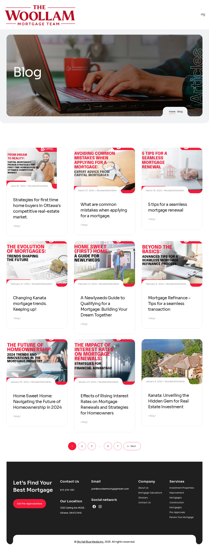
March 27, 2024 (86, 190)
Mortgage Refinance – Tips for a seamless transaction (169, 303)
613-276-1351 (67, 489)
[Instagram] (100, 507)
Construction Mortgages (176, 505)
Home (172, 111)
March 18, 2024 (154, 190)
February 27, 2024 (20, 283)
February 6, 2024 (155, 283)
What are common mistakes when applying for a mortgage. (103, 210)
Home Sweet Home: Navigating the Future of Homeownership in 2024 (37, 401)
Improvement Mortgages (176, 495)
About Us (143, 487)
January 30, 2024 (20, 381)
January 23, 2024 (87, 381)
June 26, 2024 (18, 185)
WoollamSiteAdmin (38, 185)
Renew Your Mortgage (181, 517)
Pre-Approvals (177, 512)
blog (17, 225)
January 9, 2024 (154, 381)
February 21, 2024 (87, 283)
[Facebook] (94, 507)
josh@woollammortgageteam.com (110, 488)
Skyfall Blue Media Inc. (90, 542)
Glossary (143, 497)
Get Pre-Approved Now (29, 503)
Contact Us (144, 502)
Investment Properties (181, 487)
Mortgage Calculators (150, 492)
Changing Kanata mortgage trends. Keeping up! (30, 303)
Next (133, 446)
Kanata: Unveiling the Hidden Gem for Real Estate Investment (168, 401)
